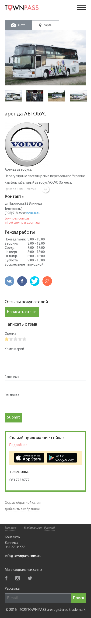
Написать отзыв (21, 312)
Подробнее (18, 445)
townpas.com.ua (17, 218)
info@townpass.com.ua (22, 223)
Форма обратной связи (23, 503)
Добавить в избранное (22, 509)
